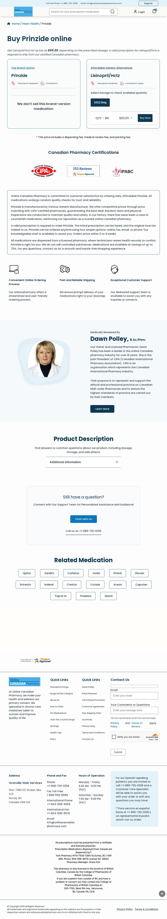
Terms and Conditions (93, 732)
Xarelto (49, 573)
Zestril (109, 596)
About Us (54, 700)
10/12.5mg (100, 102)
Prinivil (118, 573)
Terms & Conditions (146, 909)
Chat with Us (83, 519)
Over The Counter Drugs (62, 719)
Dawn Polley (88, 687)
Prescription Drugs (59, 687)
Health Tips (56, 732)
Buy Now (145, 118)
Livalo (96, 573)
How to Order (56, 706)
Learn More (104, 409)
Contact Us (88, 739)
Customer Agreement (93, 706)
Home (16, 24)
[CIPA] (44, 171)
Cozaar (95, 584)
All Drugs (54, 726)
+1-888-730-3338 (69, 3)
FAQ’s (53, 739)
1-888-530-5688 (57, 795)
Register (148, 3)
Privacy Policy (88, 726)
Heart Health (30, 24)
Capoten (141, 584)
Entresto (25, 584)
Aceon (118, 584)
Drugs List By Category (61, 693)
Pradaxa (85, 596)
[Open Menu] (10, 11)
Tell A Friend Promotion (93, 700)
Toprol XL (61, 596)
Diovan (139, 573)
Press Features (89, 693)
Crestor (72, 584)
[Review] (83, 171)
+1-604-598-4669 (58, 804)
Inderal (48, 584)
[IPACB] (123, 171)
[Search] (112, 11)
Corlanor (73, 573)
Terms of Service (136, 724)
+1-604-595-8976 (58, 813)
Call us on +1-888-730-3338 (83, 531)
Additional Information (65, 462)
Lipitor (27, 573)
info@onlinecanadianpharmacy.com (104, 3)
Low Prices (87, 719)
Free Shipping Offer (91, 713)
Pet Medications (58, 713)
